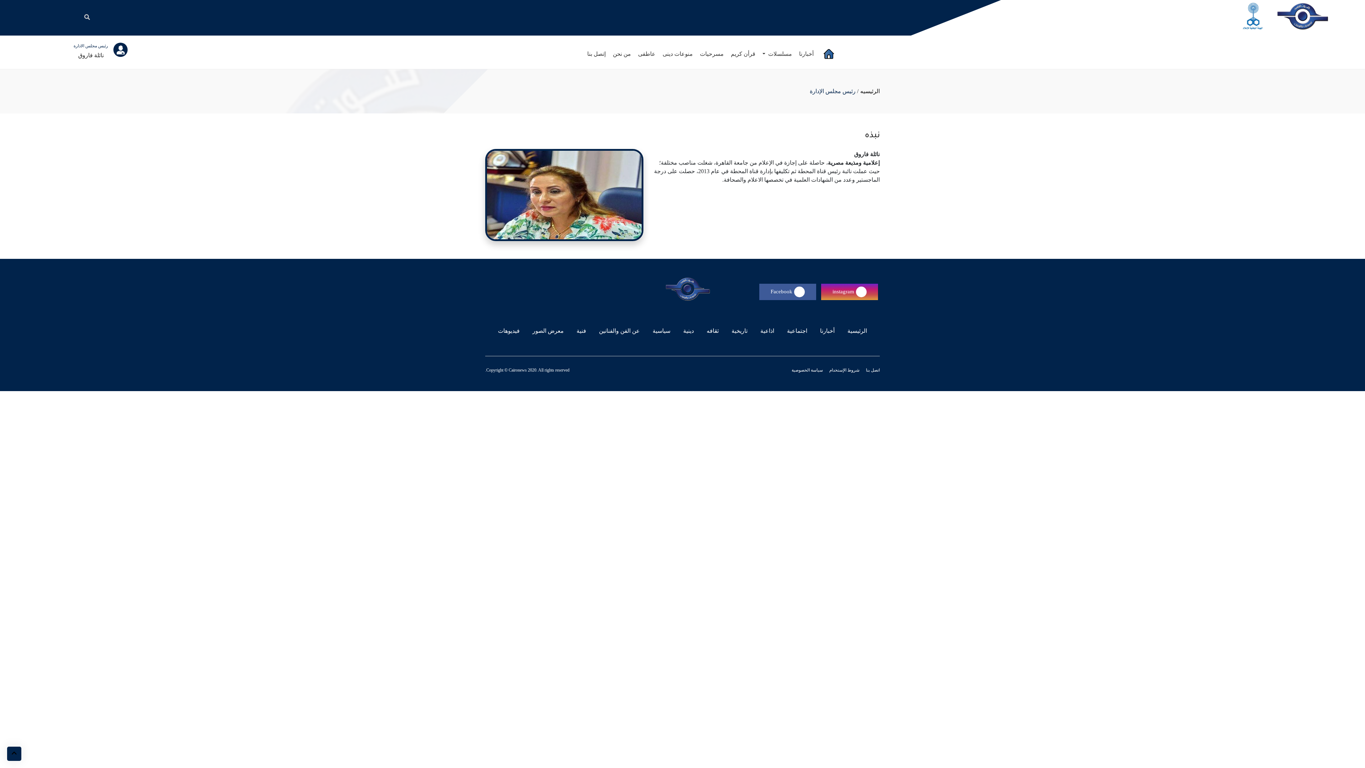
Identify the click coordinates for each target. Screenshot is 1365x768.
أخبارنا (806, 54)
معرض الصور (548, 331)
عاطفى (646, 54)
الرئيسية (856, 330)
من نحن (622, 54)
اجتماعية (797, 331)
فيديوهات (509, 331)
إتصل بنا (596, 54)
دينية (688, 331)
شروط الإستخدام (844, 370)
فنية (581, 331)
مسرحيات (712, 54)
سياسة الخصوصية (807, 370)
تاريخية (740, 331)
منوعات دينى (678, 54)
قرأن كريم (743, 54)
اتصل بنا (872, 370)
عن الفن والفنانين (619, 331)
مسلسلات (779, 54)
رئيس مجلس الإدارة (833, 91)
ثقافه (713, 331)
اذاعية (767, 331)
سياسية (661, 331)
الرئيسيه (870, 91)
